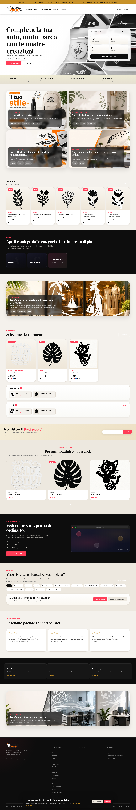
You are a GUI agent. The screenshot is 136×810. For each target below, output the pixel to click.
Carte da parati (46, 9)
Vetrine (54, 778)
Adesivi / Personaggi (107, 585)
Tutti (9, 585)
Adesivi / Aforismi (47, 585)
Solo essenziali (97, 801)
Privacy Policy (29, 805)
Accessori (28, 585)
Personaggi (55, 775)
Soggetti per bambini (58, 792)
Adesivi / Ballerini (77, 585)
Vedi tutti (124, 183)
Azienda (55, 9)
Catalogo (29, 9)
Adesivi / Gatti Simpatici (91, 585)
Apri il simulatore (16, 554)
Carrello (126, 9)
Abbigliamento (18, 585)
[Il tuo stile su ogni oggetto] (36, 110)
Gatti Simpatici (56, 767)
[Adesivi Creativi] (14, 9)
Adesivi (36, 9)
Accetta (107, 801)
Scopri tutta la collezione (67, 505)
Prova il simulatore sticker (109, 56)
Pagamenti (110, 747)
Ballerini (54, 761)
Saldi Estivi (55, 781)
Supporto (64, 9)
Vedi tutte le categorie (117, 599)
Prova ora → (53, 675)
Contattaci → (11, 675)
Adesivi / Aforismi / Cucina (62, 585)
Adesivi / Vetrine (120, 585)
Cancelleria (29, 589)
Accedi (119, 9)
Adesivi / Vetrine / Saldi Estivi (15, 589)
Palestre (54, 772)
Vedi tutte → (123, 388)
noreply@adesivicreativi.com (115, 755)
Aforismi (54, 755)
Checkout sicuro (111, 758)
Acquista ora (18, 199)
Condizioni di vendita (85, 750)
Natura (54, 769)
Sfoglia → (95, 675)
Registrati (109, 753)
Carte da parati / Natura (53, 589)
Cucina (54, 758)
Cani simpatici (56, 764)
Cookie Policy (76, 803)
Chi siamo (82, 747)
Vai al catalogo (100, 599)
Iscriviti (127, 432)
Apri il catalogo (122, 580)
